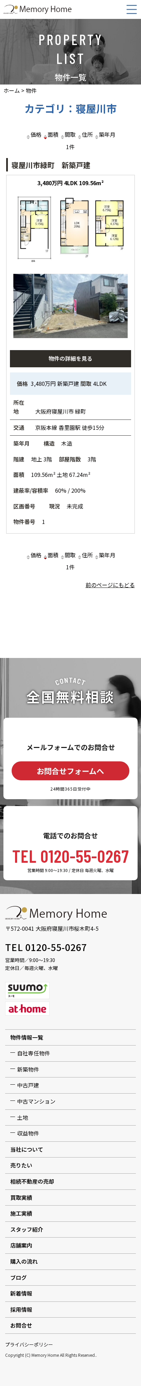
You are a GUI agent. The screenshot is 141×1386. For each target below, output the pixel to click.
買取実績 (21, 1197)
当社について (26, 1149)
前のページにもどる (110, 585)
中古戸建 (28, 1085)
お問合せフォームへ (70, 770)
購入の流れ (24, 1261)
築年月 (107, 134)
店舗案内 (21, 1245)
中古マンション (36, 1101)
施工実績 (21, 1213)
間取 (70, 134)
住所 (87, 134)
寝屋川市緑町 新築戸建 (50, 165)
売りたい (21, 1165)
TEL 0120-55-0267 (70, 855)
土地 (22, 1117)
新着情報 (21, 1293)
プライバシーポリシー (29, 1344)
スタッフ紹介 (26, 1229)
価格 (35, 134)
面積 (53, 134)
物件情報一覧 (26, 1037)
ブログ (18, 1277)
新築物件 (28, 1069)
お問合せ (21, 1325)
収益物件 (28, 1133)
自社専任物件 (33, 1053)
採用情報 (21, 1309)
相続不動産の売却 (32, 1181)
